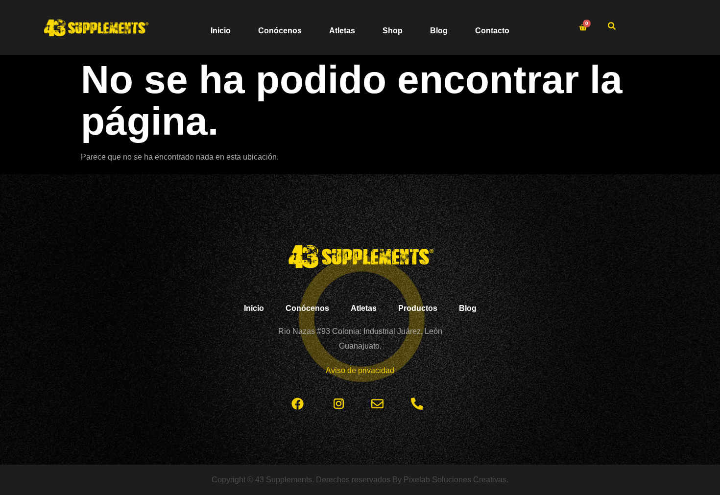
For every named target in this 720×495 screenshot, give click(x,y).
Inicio (221, 30)
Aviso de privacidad (360, 370)
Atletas (342, 30)
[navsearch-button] (612, 27)
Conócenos (280, 30)
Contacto (492, 30)
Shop (393, 30)
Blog (439, 30)
